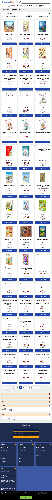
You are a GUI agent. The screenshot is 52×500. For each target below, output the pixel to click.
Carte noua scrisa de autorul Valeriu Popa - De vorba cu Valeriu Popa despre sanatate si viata (8, 481)
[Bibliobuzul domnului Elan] (42, 254)
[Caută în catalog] (50, 2)
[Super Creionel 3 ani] (42, 210)
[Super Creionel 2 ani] (9, 237)
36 (17, 387)
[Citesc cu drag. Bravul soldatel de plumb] (43, 283)
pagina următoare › (35, 387)
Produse (20, 5)
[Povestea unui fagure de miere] (42, 58)
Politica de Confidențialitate (32, 493)
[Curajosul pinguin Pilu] (26, 156)
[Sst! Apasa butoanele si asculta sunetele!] (9, 264)
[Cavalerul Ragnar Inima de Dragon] (42, 354)
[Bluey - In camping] (9, 31)
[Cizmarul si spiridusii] (9, 283)
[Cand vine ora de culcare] (42, 31)
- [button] (49, 405)
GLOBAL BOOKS (26, 242)
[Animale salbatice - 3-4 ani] (42, 237)
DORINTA (42, 214)
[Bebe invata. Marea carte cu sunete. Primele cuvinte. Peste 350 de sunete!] (26, 264)
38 (23, 387)
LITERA (25, 271)
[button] (41, 5)
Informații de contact (22, 447)
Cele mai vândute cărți (40, 447)
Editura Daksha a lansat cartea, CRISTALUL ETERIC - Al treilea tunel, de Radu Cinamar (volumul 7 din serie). (8, 472)
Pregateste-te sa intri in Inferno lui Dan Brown (8, 489)
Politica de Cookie (24, 493)
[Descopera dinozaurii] (9, 210)
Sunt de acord (26, 497)
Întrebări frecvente (4, 461)
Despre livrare (3, 458)
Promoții (20, 455)
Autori (20, 461)
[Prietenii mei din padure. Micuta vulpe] (26, 75)
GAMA (43, 107)
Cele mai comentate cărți (40, 450)
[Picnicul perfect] (26, 354)
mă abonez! (26, 437)
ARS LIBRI (26, 107)
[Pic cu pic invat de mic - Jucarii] (26, 210)
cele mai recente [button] (12, 16)
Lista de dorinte (29, 5)
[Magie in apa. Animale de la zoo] (42, 300)
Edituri (20, 458)
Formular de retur (22, 450)
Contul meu (12, 5)
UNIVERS (42, 324)
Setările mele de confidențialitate (42, 455)
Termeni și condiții (4, 447)
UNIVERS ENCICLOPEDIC (9, 81)
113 (29, 387)
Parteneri (20, 464)
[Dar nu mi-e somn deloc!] (43, 336)
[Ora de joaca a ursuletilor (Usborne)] (9, 156)
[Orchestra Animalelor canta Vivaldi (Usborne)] (43, 146)
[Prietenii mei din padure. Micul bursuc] (9, 75)
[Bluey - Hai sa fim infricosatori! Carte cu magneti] (9, 58)
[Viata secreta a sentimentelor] (26, 283)
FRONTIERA (25, 288)
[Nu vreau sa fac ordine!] (42, 370)
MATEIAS (42, 63)
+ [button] (49, 394)
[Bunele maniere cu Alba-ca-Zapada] (42, 130)
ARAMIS (26, 306)
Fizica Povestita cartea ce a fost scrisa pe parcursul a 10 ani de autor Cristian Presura (8, 476)
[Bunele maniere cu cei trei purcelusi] (42, 103)
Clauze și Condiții (41, 493)
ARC (42, 242)
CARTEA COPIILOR (42, 271)
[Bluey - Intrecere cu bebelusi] (26, 31)
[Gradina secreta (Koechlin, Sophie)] (9, 354)
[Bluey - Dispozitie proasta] (26, 58)
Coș (36, 5)
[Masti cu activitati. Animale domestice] (9, 300)
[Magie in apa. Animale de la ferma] (9, 318)
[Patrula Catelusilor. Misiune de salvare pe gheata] (26, 319)
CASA (9, 107)
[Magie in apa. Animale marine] (26, 300)
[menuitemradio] (32, 16)
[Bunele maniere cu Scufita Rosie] (9, 130)
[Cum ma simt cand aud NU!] (9, 370)
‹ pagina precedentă (6, 387)
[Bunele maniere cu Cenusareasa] (26, 130)
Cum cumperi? (3, 455)
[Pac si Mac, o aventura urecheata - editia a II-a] (9, 337)
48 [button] (47, 16)
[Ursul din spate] (26, 370)
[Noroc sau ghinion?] (26, 336)
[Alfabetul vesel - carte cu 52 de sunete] (26, 237)
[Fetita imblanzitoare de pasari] (43, 318)
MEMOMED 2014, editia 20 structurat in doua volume (8, 485)
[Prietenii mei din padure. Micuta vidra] (43, 75)
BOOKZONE (9, 63)
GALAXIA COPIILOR (9, 214)
